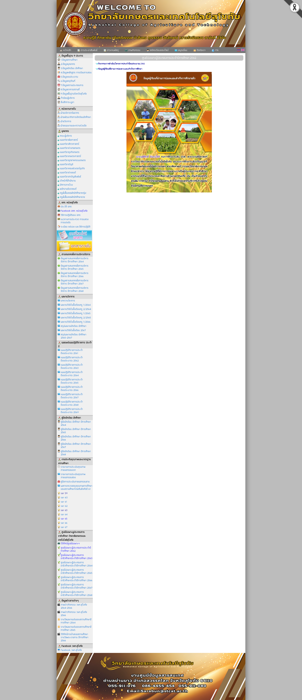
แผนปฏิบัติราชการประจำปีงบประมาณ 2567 (72, 395)
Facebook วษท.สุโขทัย (71, 650)
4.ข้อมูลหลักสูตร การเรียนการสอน (76, 72)
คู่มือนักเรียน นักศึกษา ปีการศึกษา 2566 (76, 438)
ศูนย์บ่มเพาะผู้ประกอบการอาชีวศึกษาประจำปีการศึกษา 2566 (76, 578)
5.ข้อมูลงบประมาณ (69, 77)
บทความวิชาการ (68, 301)
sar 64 (64, 514)
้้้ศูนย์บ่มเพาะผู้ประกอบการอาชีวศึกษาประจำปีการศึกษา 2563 (76, 556)
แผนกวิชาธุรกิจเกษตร (69, 152)
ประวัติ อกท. (66, 206)
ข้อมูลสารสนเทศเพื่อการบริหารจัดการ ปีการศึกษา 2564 (74, 259)
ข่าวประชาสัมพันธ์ (88, 50)
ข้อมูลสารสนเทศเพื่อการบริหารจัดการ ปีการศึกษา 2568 (74, 289)
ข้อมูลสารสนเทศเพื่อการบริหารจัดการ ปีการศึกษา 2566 (74, 274)
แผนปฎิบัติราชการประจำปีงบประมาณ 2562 (72, 358)
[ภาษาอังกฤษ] (243, 50)
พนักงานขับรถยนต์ (67, 188)
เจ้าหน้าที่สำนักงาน (67, 180)
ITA (216, 50)
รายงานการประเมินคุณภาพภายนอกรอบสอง (73, 475)
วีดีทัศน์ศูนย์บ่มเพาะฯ (70, 543)
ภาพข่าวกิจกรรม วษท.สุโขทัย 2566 (74, 613)
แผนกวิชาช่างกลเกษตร (69, 148)
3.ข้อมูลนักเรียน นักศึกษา (72, 68)
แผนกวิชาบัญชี (66, 164)
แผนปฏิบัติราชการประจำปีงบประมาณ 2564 (72, 373)
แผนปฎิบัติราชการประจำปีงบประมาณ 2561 (72, 351)
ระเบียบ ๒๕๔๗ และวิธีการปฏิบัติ (75, 227)
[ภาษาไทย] (238, 50)
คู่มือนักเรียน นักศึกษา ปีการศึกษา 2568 (76, 452)
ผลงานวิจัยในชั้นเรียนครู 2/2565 (76, 317)
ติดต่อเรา (200, 50)
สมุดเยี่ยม (182, 50)
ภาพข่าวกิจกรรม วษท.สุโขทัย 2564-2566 (74, 606)
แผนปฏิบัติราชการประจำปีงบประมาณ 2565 (72, 381)
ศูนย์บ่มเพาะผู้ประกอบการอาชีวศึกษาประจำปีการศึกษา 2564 (76, 564)
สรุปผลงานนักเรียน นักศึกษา (73, 326)
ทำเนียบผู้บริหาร (68, 98)
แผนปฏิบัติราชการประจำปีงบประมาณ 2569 (72, 410)
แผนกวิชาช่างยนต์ (67, 172)
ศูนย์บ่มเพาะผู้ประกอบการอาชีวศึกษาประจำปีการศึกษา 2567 (76, 586)
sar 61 (64, 502)
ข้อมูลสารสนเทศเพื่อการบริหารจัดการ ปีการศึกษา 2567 (74, 282)
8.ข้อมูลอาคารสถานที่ (70, 89)
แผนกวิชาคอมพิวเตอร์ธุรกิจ (72, 168)
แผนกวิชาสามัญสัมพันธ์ (70, 176)
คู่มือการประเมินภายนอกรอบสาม (75, 482)
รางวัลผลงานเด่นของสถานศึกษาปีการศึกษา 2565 (76, 628)
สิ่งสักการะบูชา (67, 102)
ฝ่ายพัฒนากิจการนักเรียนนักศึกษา (76, 117)
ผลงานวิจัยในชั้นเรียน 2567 (73, 330)
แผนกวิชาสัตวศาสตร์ (69, 144)
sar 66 (64, 523)
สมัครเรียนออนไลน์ (158, 50)
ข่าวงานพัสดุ (112, 50)
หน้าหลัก (66, 50)
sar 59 (64, 493)
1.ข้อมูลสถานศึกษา (69, 60)
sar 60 (64, 497)
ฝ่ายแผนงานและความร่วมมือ (74, 125)
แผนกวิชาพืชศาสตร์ (68, 139)
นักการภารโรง (66, 184)
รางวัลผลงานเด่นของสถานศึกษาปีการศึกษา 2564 (76, 620)
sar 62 (64, 506)
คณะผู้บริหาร (65, 135)
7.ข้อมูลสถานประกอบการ (72, 85)
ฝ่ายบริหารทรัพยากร (70, 113)
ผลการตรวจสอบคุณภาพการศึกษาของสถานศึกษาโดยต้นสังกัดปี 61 (76, 487)
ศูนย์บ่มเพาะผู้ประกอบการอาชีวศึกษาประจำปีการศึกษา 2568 (76, 593)
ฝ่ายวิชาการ (66, 121)
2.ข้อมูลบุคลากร (68, 64)
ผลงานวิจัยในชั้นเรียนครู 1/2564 (76, 305)
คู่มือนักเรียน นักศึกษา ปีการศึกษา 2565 (76, 430)
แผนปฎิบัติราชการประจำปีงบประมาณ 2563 (72, 366)
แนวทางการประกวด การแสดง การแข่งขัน (75, 220)
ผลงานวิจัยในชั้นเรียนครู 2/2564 (76, 309)
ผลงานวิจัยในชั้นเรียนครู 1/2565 (75, 313)
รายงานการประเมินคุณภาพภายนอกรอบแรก (73, 468)
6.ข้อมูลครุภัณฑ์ (68, 81)
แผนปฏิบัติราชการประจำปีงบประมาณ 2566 (72, 388)
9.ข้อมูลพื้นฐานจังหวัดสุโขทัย (74, 94)
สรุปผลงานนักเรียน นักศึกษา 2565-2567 (73, 336)
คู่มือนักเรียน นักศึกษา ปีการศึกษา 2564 (76, 423)
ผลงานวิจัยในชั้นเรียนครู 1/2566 (75, 322)
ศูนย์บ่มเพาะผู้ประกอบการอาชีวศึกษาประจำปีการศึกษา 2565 (76, 571)
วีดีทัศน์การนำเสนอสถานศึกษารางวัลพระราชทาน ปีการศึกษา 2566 (74, 637)
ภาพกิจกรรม (133, 50)
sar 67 (64, 527)
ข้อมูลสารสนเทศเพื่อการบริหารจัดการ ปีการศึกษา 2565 (74, 267)
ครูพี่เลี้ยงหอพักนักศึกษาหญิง (72, 193)
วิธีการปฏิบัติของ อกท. (71, 215)
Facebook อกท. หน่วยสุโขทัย (74, 211)
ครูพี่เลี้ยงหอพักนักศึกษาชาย (72, 197)
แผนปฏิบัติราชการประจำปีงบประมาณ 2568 (72, 403)
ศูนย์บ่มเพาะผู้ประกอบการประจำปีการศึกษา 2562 (76, 549)
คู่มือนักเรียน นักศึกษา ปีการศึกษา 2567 (76, 445)
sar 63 (64, 510)
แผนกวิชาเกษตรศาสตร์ (70, 156)
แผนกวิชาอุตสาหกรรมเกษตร (72, 160)
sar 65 (64, 519)
